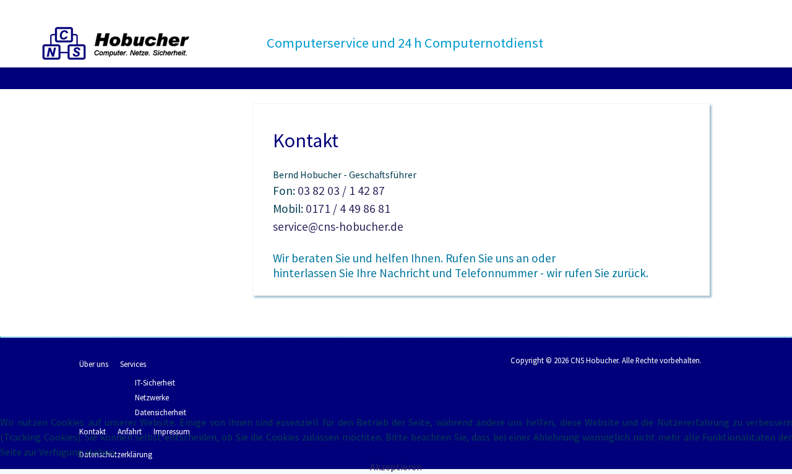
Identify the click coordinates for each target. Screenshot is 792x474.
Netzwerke (152, 397)
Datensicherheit (160, 412)
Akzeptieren (396, 466)
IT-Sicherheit (155, 382)
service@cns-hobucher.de (338, 226)
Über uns (93, 364)
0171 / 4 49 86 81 (346, 208)
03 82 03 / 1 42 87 (341, 190)
